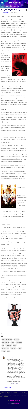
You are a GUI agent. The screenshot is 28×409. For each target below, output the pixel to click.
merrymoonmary (17, 403)
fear (3, 345)
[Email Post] (2, 336)
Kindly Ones (13, 348)
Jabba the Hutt (5, 348)
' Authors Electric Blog (7, 339)
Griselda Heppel (10, 357)
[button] (26, 10)
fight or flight (9, 345)
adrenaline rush (5, 342)
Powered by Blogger (15, 400)
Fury (21, 95)
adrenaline (16, 339)
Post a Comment (7, 387)
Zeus (8, 351)
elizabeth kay (19, 342)
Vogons (4, 351)
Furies (14, 345)
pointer (19, 348)
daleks (12, 342)
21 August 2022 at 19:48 (12, 384)
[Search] (26, 3)
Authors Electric (14, 2)
